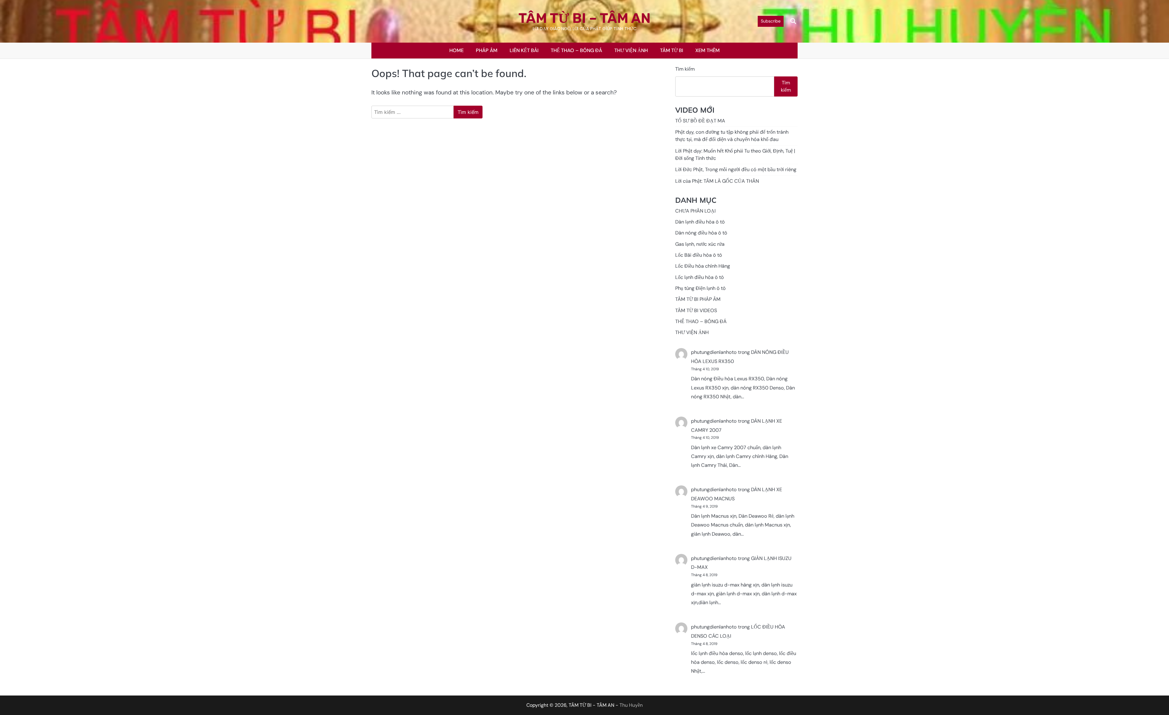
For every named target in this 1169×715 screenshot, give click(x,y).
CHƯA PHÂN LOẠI (695, 211)
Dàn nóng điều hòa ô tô (701, 233)
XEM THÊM (707, 50)
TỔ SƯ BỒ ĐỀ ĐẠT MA (700, 121)
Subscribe (771, 21)
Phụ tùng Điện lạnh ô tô (700, 288)
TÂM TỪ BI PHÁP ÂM (698, 299)
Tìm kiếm (685, 69)
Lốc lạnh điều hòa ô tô (699, 277)
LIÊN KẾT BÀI (524, 50)
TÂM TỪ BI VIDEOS (696, 310)
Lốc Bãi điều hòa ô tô (698, 255)
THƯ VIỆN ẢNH (631, 50)
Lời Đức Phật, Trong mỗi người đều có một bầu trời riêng (735, 170)
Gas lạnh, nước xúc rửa (700, 244)
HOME (456, 50)
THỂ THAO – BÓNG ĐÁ (576, 50)
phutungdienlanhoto (714, 352)
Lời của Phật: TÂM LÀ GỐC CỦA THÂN (717, 181)
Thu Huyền (631, 705)
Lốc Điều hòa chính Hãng (702, 266)
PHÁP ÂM (486, 50)
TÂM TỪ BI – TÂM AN (584, 18)
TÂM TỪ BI (671, 50)
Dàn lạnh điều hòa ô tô (700, 222)
